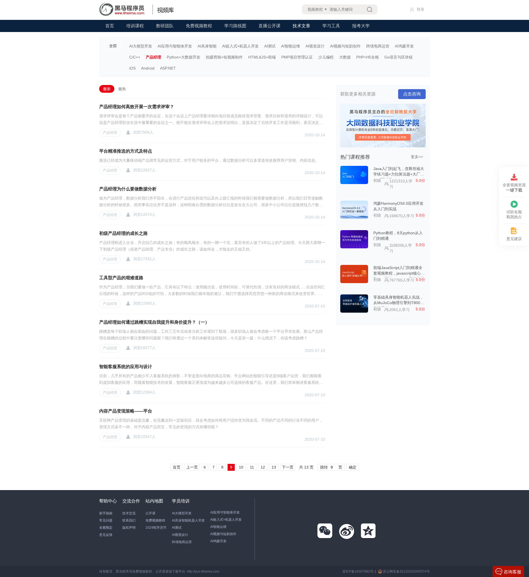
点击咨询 (412, 94)
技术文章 (301, 25)
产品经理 (153, 57)
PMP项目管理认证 (297, 57)
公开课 (150, 513)
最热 (122, 89)
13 (274, 467)
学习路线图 (235, 25)
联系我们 (129, 520)
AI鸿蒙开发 (404, 46)
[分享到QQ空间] (368, 531)
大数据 (345, 57)
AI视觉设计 (315, 46)
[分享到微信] (325, 531)
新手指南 (105, 513)
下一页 (287, 467)
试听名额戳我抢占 (514, 214)
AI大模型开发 (140, 46)
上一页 (192, 467)
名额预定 (105, 528)
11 (252, 467)
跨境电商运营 (377, 46)
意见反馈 (105, 535)
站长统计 (227, 571)
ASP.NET (168, 68)
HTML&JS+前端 (262, 57)
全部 (113, 46)
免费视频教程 (199, 25)
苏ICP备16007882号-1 (359, 571)
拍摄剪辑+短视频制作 (224, 57)
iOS (132, 68)
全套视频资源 (514, 187)
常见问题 (105, 520)
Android (148, 68)
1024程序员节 (155, 528)
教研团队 (165, 25)
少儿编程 (326, 57)
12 (263, 467)
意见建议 (514, 238)
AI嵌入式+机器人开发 (240, 46)
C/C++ (134, 57)
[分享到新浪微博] (347, 531)
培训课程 (135, 25)
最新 (107, 89)
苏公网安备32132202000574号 (406, 571)
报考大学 (361, 25)
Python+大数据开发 (183, 57)
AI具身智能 (207, 46)
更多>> (417, 157)
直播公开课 (269, 25)
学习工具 (331, 25)
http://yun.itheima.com (203, 571)
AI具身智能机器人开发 (188, 520)
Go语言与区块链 (398, 57)
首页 (109, 25)
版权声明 (129, 528)
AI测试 (270, 46)
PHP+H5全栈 (367, 57)
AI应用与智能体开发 (175, 46)
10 (241, 467)
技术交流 (129, 513)
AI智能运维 (290, 46)
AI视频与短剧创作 (345, 46)
